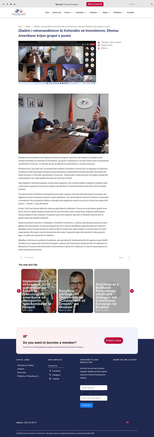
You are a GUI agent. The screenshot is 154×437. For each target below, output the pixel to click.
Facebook (56, 371)
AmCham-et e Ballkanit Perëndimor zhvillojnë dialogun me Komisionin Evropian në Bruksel (107, 295)
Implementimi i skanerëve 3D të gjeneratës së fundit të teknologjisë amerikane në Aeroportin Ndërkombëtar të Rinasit (37, 294)
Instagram (56, 375)
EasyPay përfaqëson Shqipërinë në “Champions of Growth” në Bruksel (72, 299)
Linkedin (55, 379)
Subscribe (86, 405)
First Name (84, 394)
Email (82, 383)
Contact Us (52, 366)
